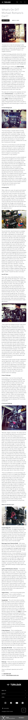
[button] (21, 2)
